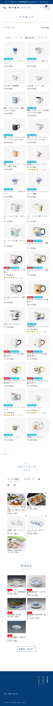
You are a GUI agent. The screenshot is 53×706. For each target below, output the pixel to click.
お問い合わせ (13, 693)
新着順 (8, 37)
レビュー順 (18, 37)
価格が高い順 (42, 37)
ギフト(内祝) (13, 479)
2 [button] (9, 452)
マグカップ (29, 479)
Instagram (43, 680)
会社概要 (47, 679)
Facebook (39, 680)
